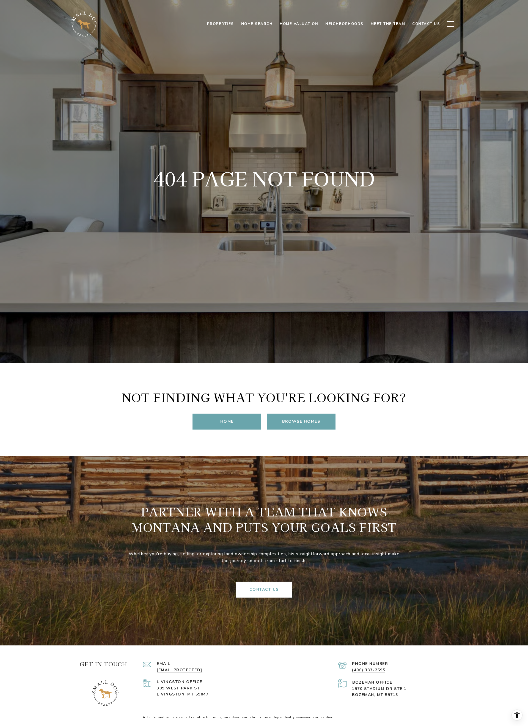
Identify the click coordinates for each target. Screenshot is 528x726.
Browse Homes (301, 421)
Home (227, 421)
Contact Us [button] (264, 589)
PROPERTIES (220, 23)
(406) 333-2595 (368, 670)
